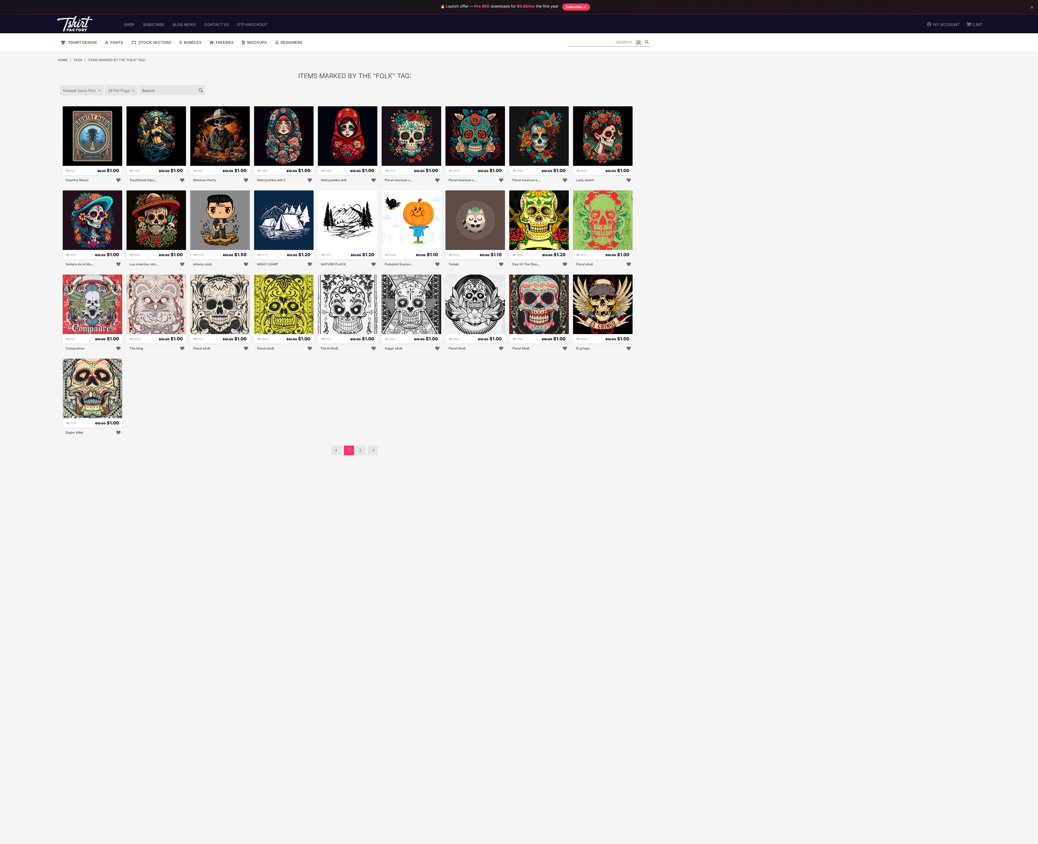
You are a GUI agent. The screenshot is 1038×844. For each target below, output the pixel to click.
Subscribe (153, 24)
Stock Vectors (154, 42)
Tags (77, 60)
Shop (129, 24)
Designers (291, 42)
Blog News (184, 24)
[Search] (646, 41)
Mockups (256, 42)
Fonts (116, 42)
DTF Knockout (252, 24)
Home (63, 60)
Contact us (216, 24)
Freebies (224, 42)
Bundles (192, 42)
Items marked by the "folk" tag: (116, 60)
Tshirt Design (82, 42)
